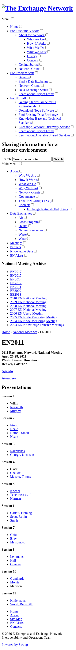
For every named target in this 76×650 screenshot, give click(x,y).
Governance (27, 196)
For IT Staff (18, 98)
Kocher (15, 491)
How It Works (36, 43)
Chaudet (15, 473)
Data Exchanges (21, 213)
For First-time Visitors (24, 31)
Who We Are (36, 39)
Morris (14, 582)
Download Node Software (36, 110)
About (14, 171)
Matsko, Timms (20, 476)
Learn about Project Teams (36, 94)
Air (21, 217)
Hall (13, 560)
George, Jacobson (22, 454)
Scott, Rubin (18, 516)
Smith (14, 520)
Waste (23, 234)
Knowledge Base (21, 251)
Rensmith (16, 407)
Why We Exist (36, 52)
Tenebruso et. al (20, 495)
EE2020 (15, 290)
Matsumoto (17, 542)
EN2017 (16, 272)
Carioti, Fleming (21, 513)
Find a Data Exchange (33, 81)
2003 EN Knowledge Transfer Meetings (37, 325)
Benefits (24, 77)
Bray (13, 538)
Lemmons (16, 556)
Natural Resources (31, 230)
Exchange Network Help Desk (47, 209)
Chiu (13, 535)
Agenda (7, 371)
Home (14, 26)
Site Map (16, 619)
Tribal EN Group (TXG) (35, 201)
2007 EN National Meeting (28, 309)
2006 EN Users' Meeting (26, 313)
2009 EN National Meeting (28, 302)
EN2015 (16, 275)
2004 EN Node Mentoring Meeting (33, 321)
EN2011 (15, 287)
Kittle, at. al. (18, 600)
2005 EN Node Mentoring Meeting (33, 317)
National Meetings (25, 332)
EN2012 (16, 283)
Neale (14, 429)
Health (23, 226)
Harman (15, 498)
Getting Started (29, 64)
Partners (15, 247)
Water (22, 238)
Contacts (33, 60)
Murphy (15, 411)
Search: (7, 159)
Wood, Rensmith (21, 604)
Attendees (9, 378)
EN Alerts (16, 255)
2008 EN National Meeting (28, 306)
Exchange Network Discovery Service (44, 127)
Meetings (16, 243)
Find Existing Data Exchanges (39, 114)
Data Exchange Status (33, 90)
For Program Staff (22, 73)
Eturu (14, 425)
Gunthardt (17, 578)
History (32, 56)
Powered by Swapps (15, 644)
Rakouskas (17, 451)
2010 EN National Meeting (28, 298)
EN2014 (16, 279)
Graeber (15, 564)
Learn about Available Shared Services (44, 135)
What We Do (36, 47)
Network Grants (29, 69)
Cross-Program (29, 222)
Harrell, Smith (19, 433)
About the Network (32, 35)
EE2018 (15, 294)
